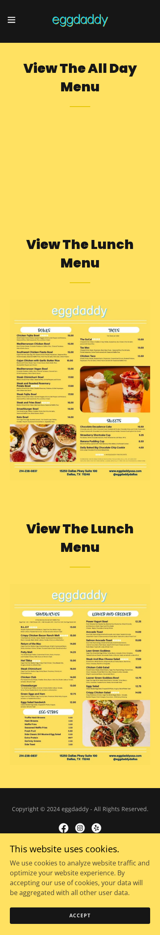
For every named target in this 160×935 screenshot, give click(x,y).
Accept (79, 915)
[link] (80, 19)
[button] (14, 20)
